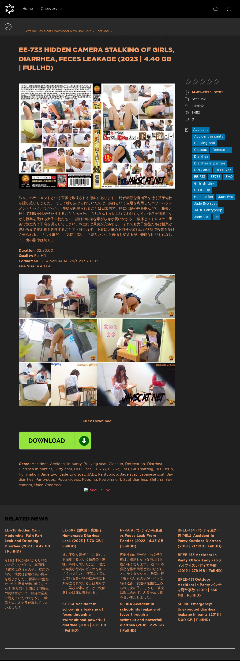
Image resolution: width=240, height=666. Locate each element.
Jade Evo (225, 197)
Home (27, 8)
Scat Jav (199, 99)
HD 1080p (201, 190)
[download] (55, 441)
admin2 (198, 106)
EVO (228, 176)
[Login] (228, 9)
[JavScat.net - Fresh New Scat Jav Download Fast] (10, 9)
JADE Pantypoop (207, 210)
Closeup (200, 150)
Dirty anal (201, 170)
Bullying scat (204, 143)
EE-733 (199, 176)
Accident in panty (208, 136)
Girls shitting (204, 183)
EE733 (215, 176)
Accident (200, 129)
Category (49, 8)
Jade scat (201, 217)
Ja (216, 217)
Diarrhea (200, 156)
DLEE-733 (222, 170)
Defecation (221, 150)
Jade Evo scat (205, 203)
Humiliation (203, 197)
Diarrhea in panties (209, 163)
